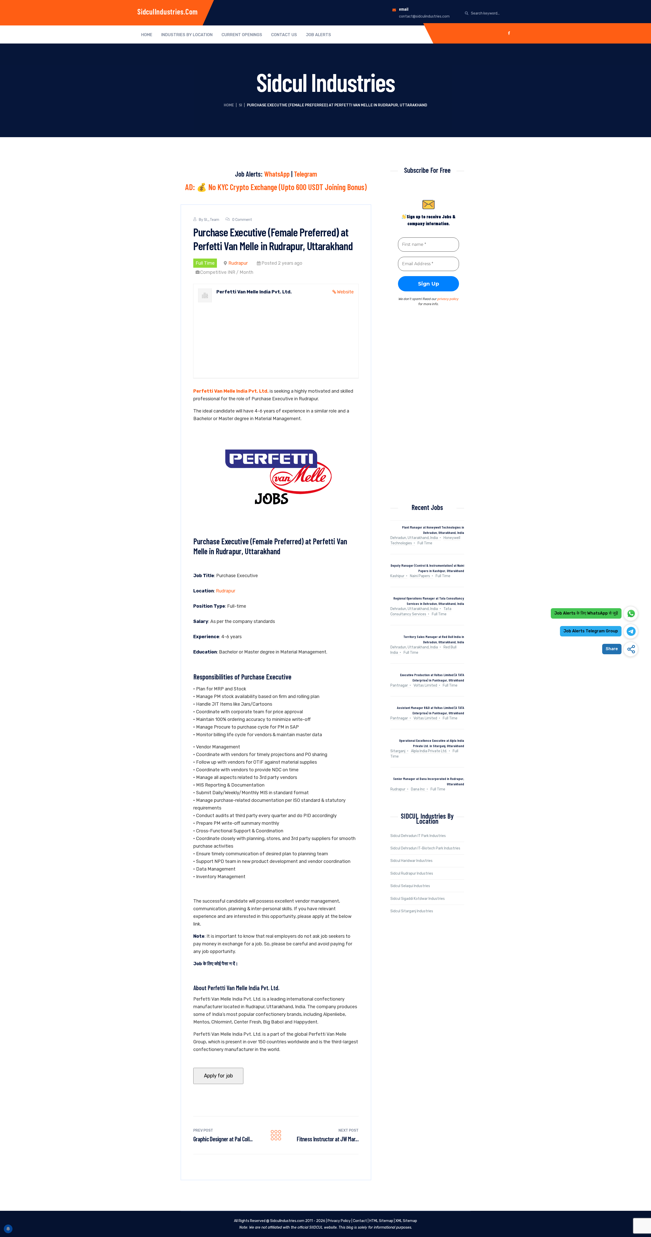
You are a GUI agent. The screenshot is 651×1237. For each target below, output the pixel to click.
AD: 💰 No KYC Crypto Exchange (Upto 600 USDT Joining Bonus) (276, 187)
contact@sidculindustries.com (424, 16)
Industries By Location (187, 35)
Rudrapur (238, 263)
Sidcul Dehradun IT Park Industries (418, 835)
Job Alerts (318, 35)
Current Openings (241, 35)
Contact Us (284, 35)
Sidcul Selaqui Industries (410, 886)
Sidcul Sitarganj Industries (411, 911)
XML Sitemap (406, 1221)
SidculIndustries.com (167, 11)
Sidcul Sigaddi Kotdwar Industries (417, 898)
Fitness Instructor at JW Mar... (328, 1139)
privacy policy (447, 299)
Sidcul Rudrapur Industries (411, 873)
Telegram (305, 173)
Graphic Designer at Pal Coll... (223, 1139)
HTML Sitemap (381, 1221)
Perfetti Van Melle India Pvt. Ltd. (231, 391)
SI (240, 105)
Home (146, 35)
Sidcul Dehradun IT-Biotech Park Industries (425, 848)
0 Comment (242, 220)
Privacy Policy (339, 1221)
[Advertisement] (276, 333)
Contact (360, 1221)
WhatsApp (277, 173)
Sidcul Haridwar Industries (411, 860)
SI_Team (211, 220)
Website (345, 292)
